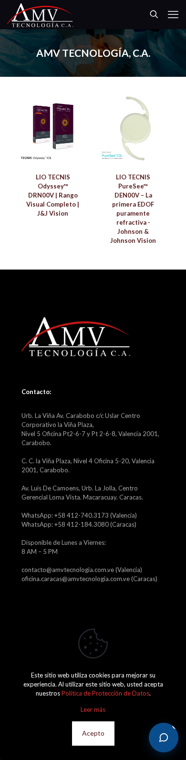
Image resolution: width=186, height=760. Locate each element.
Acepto (93, 733)
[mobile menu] (173, 14)
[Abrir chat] (163, 737)
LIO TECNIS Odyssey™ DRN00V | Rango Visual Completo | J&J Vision (52, 195)
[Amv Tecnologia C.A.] (40, 14)
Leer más (93, 709)
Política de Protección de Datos (105, 693)
